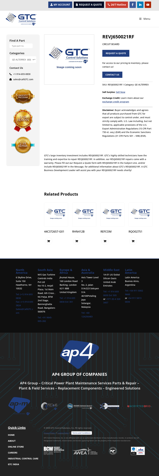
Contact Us (112, 74)
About (12, 440)
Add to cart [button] (48, 241)
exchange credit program (115, 101)
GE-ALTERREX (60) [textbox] (23, 59)
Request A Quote (116, 53)
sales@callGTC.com (23, 79)
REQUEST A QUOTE (90, 4)
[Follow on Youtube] (148, 5)
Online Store (16, 446)
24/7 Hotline (118, 4)
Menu (146, 19)
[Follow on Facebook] (132, 5)
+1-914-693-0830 (21, 74)
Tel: (40, 317)
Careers (12, 452)
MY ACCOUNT (62, 4)
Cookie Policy (63, 433)
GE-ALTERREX (142, 84)
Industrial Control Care (23, 458)
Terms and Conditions (82, 433)
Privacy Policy (49, 433)
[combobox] (22, 59)
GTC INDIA (13, 464)
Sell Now (120, 92)
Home (11, 434)
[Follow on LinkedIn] (140, 5)
